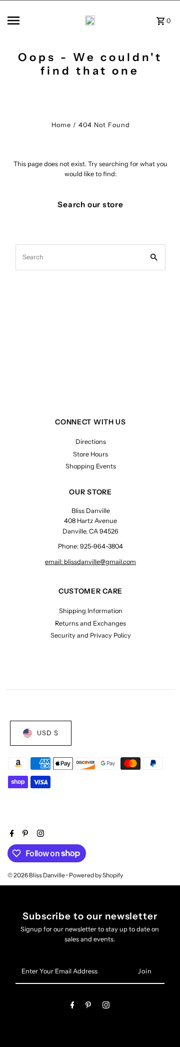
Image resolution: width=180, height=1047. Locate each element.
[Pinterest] (24, 834)
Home (61, 125)
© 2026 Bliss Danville (37, 875)
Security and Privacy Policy (90, 635)
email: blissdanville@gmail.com (90, 562)
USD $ (47, 733)
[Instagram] (39, 834)
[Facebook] (11, 834)
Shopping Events (91, 466)
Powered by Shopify (96, 875)
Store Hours (90, 454)
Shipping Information (90, 611)
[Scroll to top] (159, 1020)
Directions (91, 441)
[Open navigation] (20, 20)
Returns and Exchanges (90, 623)
